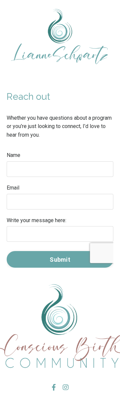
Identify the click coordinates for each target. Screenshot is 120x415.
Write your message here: (36, 220)
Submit (60, 259)
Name (13, 155)
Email (13, 188)
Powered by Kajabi (60, 404)
